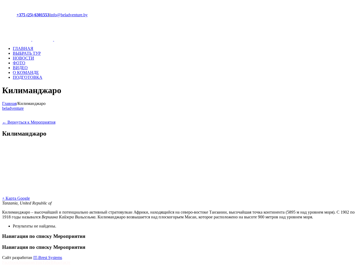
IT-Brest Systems (47, 257)
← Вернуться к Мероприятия (28, 122)
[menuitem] (187, 48)
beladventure (13, 108)
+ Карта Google (16, 198)
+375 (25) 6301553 (33, 15)
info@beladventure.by (69, 15)
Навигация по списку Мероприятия (43, 236)
